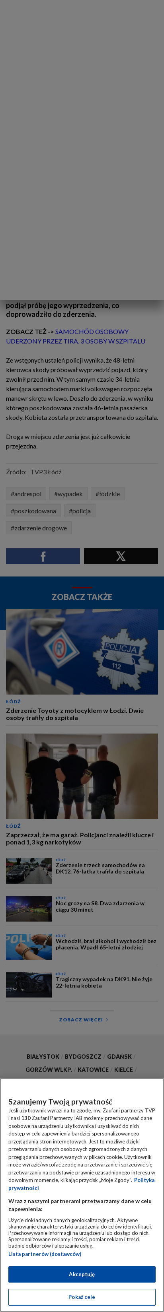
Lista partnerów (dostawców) (44, 1254)
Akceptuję (82, 1274)
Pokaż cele (81, 1297)
